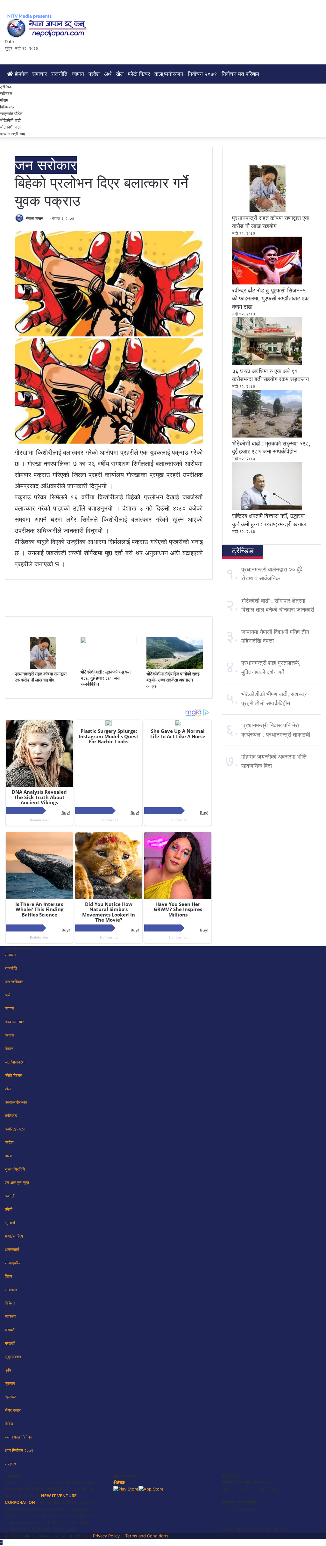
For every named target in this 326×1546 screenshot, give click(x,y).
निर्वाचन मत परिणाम (240, 74)
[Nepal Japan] (48, 25)
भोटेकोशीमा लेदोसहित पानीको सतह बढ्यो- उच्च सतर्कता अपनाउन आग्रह (173, 679)
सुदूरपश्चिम (13, 1356)
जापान (78, 74)
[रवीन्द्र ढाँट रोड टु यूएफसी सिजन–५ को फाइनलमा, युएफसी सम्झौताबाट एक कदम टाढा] (267, 282)
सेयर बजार (13, 1410)
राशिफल (6, 93)
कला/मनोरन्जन (168, 74)
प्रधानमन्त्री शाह (12, 133)
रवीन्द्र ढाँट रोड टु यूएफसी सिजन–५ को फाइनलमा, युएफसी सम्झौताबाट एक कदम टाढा (270, 298)
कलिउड (11, 1115)
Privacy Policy (106, 1535)
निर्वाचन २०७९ (202, 74)
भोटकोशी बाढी (10, 126)
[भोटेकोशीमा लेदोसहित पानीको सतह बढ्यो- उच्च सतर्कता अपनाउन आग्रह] (174, 667)
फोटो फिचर (139, 74)
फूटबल (10, 1383)
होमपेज (20, 74)
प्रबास (9, 1035)
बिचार (9, 1048)
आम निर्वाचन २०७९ (19, 1450)
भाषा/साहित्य (14, 1236)
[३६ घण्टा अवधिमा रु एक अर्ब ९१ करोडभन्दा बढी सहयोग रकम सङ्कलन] (267, 363)
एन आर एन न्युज (17, 1182)
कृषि (8, 1370)
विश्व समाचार (14, 1021)
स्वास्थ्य (10, 1316)
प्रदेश (94, 74)
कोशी (8, 1209)
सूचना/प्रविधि (15, 1169)
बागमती (10, 1329)
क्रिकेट (10, 1396)
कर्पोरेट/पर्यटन (15, 1128)
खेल (120, 74)
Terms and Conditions (146, 1535)
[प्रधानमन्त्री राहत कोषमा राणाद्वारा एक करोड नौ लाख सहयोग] (43, 667)
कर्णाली (10, 1195)
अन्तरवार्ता (12, 1249)
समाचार (39, 74)
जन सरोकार (46, 165)
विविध (9, 1423)
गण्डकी (10, 1343)
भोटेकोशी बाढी (10, 120)
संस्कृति (10, 1463)
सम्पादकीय (12, 1262)
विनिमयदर (7, 106)
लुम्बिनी (10, 1222)
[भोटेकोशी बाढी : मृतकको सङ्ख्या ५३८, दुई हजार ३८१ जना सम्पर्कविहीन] (109, 641)
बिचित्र (10, 1303)
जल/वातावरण (15, 1061)
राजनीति (59, 74)
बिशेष (8, 1276)
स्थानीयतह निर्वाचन (18, 1436)
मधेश (8, 1155)
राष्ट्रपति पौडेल (11, 113)
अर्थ (107, 74)
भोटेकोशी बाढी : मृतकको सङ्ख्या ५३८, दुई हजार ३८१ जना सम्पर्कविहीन (106, 678)
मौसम (4, 100)
